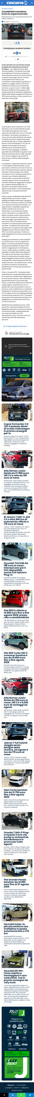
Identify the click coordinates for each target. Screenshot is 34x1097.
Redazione (6, 21)
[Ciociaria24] (17, 3)
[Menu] (2, 3)
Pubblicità (24, 1088)
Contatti (16, 1088)
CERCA (24, 376)
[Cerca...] (32, 3)
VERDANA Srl (11, 1085)
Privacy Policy (17, 1091)
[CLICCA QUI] (17, 346)
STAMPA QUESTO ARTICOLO (16, 326)
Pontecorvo (7, 9)
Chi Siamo (9, 1088)
